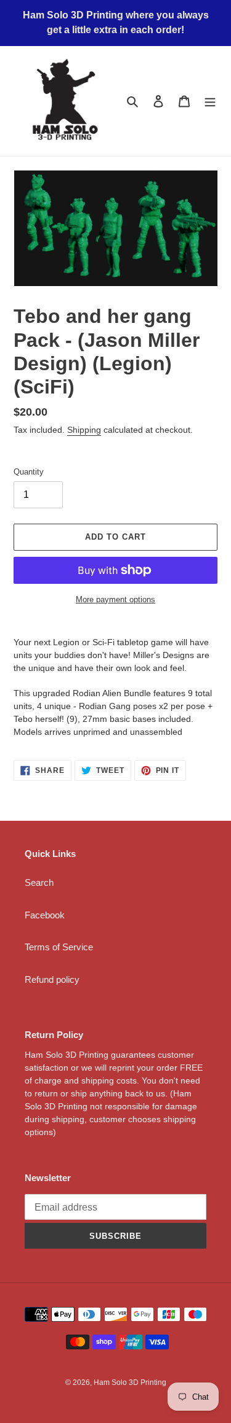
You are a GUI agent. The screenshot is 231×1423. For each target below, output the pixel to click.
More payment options (115, 599)
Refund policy (52, 979)
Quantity (29, 471)
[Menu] (210, 101)
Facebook (45, 915)
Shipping (84, 430)
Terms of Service (59, 947)
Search (39, 882)
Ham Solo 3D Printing (130, 1382)
